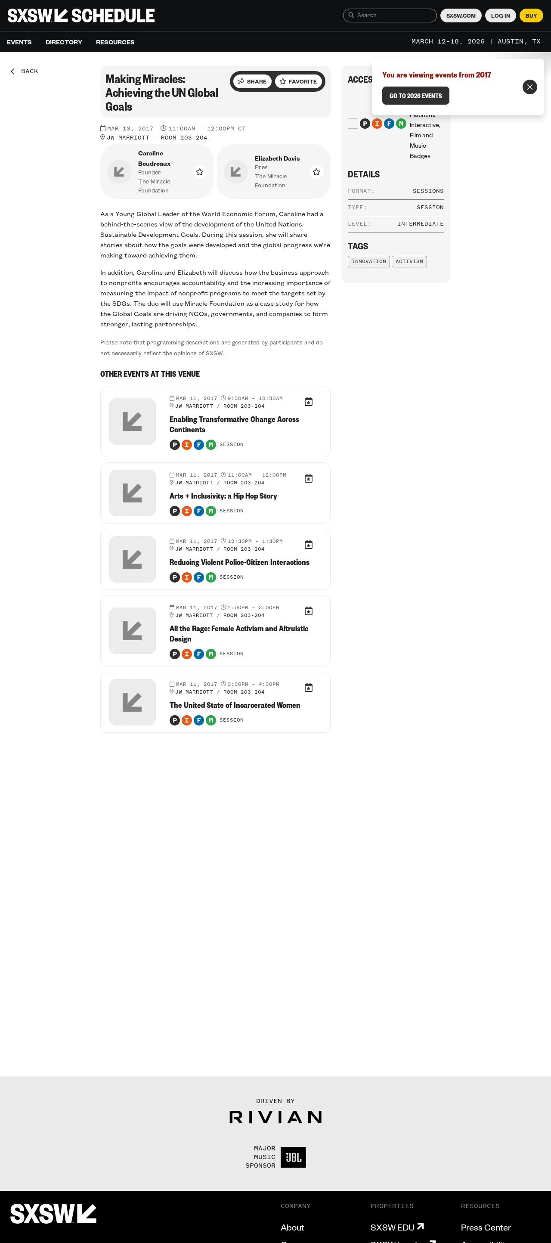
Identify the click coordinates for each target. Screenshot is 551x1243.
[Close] (530, 87)
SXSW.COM (461, 15)
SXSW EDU (393, 1227)
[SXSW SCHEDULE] (81, 15)
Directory (64, 42)
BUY (531, 15)
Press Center (486, 1227)
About (292, 1227)
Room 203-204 (184, 138)
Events (19, 42)
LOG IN (500, 15)
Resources (115, 42)
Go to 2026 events (416, 95)
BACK (26, 71)
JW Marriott (128, 138)
